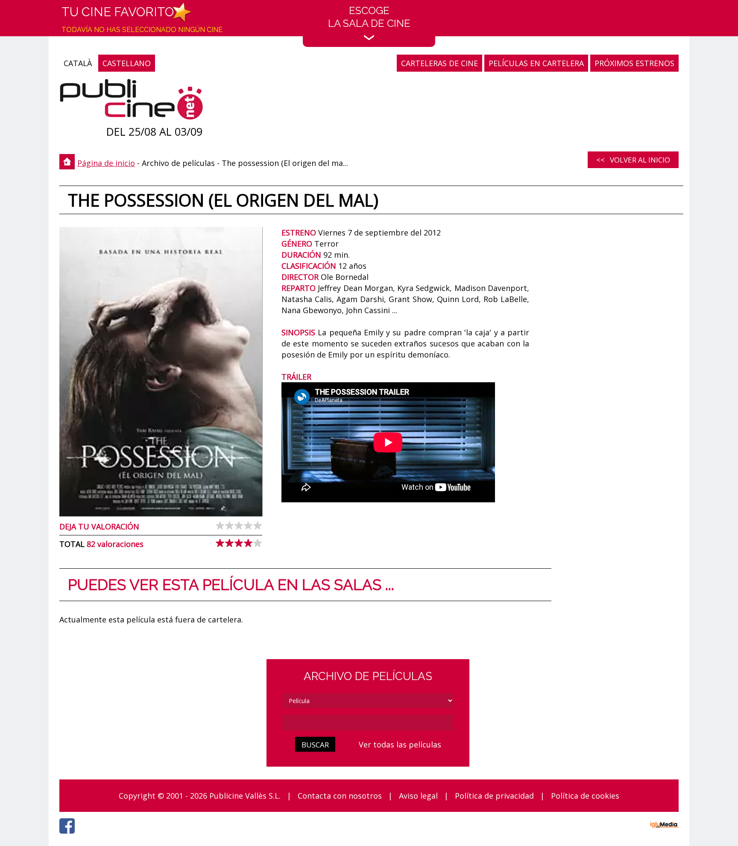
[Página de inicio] (131, 101)
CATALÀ (78, 63)
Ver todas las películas (400, 744)
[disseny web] (664, 826)
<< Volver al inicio (633, 160)
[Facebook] (69, 836)
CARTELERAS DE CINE (439, 63)
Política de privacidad (494, 796)
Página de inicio (106, 163)
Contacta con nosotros (340, 796)
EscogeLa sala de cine (369, 16)
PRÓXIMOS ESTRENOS (634, 63)
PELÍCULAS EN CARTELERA (536, 63)
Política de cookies (585, 796)
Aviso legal (418, 796)
